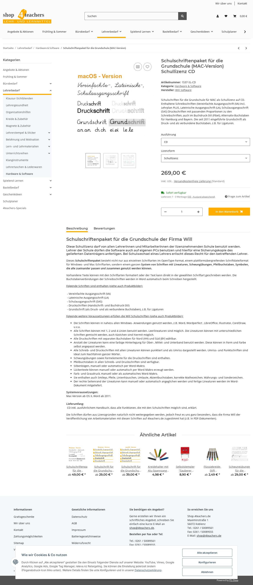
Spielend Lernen (13, 180)
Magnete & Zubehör (18, 126)
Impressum (79, 530)
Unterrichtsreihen (17, 153)
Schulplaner (10, 201)
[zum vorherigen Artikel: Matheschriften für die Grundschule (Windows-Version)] (238, 48)
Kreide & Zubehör (17, 119)
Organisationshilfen (18, 112)
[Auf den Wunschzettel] (147, 67)
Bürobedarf (10, 83)
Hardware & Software (188, 86)
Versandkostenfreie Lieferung (193, 181)
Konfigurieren (207, 562)
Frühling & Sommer (15, 76)
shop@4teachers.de (141, 528)
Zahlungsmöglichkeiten (28, 536)
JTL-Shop (233, 580)
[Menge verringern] (165, 212)
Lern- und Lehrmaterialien (22, 146)
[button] (218, 16)
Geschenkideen (12, 194)
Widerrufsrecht (81, 543)
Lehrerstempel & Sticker (21, 132)
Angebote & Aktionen (16, 70)
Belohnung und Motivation (22, 139)
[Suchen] (182, 16)
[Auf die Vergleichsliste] (138, 67)
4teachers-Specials (14, 208)
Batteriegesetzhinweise (86, 536)
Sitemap (19, 543)
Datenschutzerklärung (148, 570)
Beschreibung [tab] (77, 228)
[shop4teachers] (27, 16)
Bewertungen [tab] (104, 228)
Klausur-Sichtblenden (19, 98)
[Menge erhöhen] (198, 212)
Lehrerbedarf (11, 90)
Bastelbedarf (11, 187)
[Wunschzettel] (226, 16)
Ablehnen (207, 572)
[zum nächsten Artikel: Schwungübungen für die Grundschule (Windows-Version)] (246, 48)
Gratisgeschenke (24, 516)
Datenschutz (79, 516)
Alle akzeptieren (207, 552)
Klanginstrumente (17, 160)
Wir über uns (223, 3)
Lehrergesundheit (17, 105)
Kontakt (242, 3)
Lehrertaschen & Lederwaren (24, 167)
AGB (74, 523)
